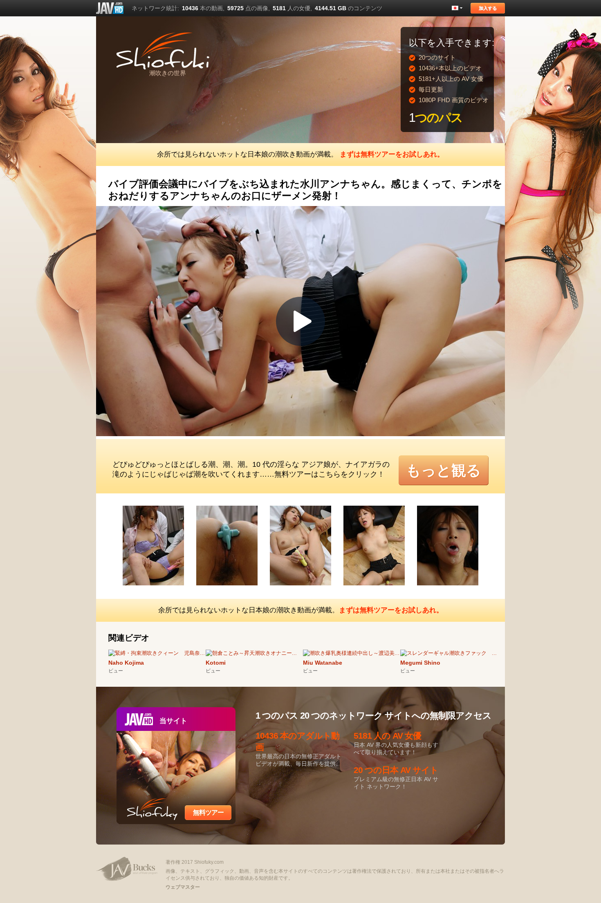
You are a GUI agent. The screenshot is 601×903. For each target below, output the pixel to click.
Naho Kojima (126, 662)
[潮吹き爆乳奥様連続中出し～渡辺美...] (351, 653)
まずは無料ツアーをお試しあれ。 (392, 154)
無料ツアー (208, 812)
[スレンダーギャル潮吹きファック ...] (448, 653)
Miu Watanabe (322, 662)
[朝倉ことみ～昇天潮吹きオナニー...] (251, 653)
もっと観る (443, 470)
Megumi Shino (420, 662)
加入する (488, 8)
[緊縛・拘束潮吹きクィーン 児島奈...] (156, 653)
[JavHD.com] (109, 8)
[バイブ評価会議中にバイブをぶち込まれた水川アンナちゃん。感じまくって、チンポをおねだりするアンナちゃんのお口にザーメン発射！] (159, 587)
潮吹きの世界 (167, 72)
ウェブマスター (183, 887)
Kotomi (216, 662)
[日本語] (457, 8)
